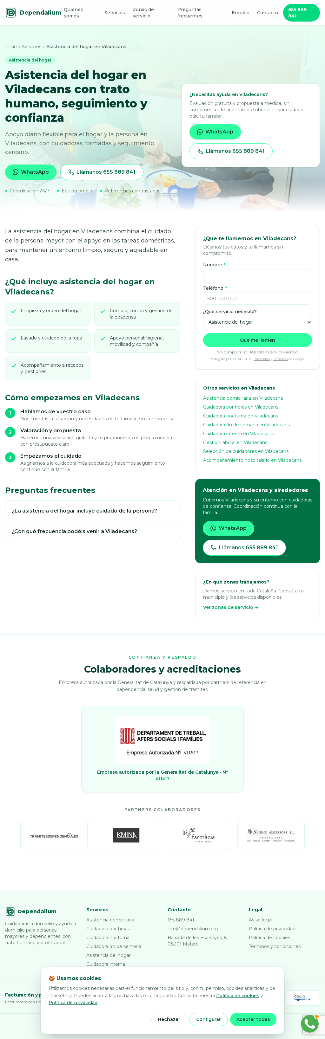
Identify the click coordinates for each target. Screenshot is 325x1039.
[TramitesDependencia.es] (54, 835)
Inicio (11, 46)
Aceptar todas (253, 1019)
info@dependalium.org (193, 929)
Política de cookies (269, 937)
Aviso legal (260, 920)
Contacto (267, 13)
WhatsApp (35, 172)
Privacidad (262, 359)
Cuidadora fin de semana (113, 946)
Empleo (240, 13)
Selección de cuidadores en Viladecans (246, 451)
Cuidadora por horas (108, 929)
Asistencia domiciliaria (110, 920)
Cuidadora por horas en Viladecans (240, 407)
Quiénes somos (73, 13)
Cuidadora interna (105, 964)
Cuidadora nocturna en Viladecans (240, 416)
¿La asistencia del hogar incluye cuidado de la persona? (84, 511)
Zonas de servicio (143, 13)
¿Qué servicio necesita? (230, 311)
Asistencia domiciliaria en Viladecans (243, 398)
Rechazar (169, 1019)
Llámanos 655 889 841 (106, 172)
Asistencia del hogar (108, 955)
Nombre (214, 265)
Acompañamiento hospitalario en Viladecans (252, 460)
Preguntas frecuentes (189, 13)
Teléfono (215, 288)
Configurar (208, 1019)
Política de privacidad (272, 929)
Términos (280, 359)
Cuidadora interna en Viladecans (238, 433)
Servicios (114, 13)
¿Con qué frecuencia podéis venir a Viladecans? (74, 531)
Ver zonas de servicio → (231, 607)
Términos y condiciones (275, 946)
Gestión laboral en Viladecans (235, 442)
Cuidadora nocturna (107, 937)
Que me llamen (257, 340)
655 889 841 (297, 13)
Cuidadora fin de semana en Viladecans (246, 425)
